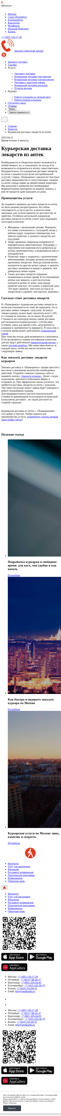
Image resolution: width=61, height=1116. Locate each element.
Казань (11, 31)
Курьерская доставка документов (32, 76)
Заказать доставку (18, 62)
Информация (15, 878)
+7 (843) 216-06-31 (27, 988)
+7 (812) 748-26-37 (31, 979)
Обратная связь (16, 881)
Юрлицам (13, 869)
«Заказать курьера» (31, 376)
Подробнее (14, 575)
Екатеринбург (15, 20)
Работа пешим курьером (27, 100)
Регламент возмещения (20, 872)
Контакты (13, 863)
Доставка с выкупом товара (29, 82)
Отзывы (12, 105)
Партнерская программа (21, 875)
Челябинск (14, 25)
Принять (12, 1108)
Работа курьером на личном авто (32, 97)
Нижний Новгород (18, 28)
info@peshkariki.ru (25, 991)
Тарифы (12, 64)
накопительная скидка (43, 342)
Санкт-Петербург (17, 17)
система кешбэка (17, 345)
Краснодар (14, 22)
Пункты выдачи (23, 88)
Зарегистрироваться (19, 112)
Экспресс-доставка (24, 73)
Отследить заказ (17, 102)
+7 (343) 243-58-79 (35, 985)
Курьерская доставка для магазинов (34, 79)
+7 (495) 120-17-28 (11, 37)
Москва (12, 14)
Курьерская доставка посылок (30, 85)
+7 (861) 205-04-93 (31, 982)
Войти (12, 109)
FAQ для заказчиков (19, 866)
